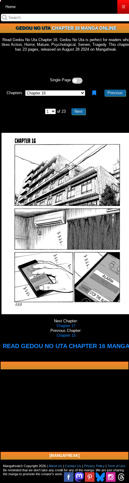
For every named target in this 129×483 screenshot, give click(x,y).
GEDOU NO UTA (33, 28)
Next (78, 111)
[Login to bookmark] (94, 92)
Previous (115, 93)
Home (10, 6)
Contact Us (73, 466)
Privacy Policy (94, 466)
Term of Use (116, 466)
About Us (55, 466)
